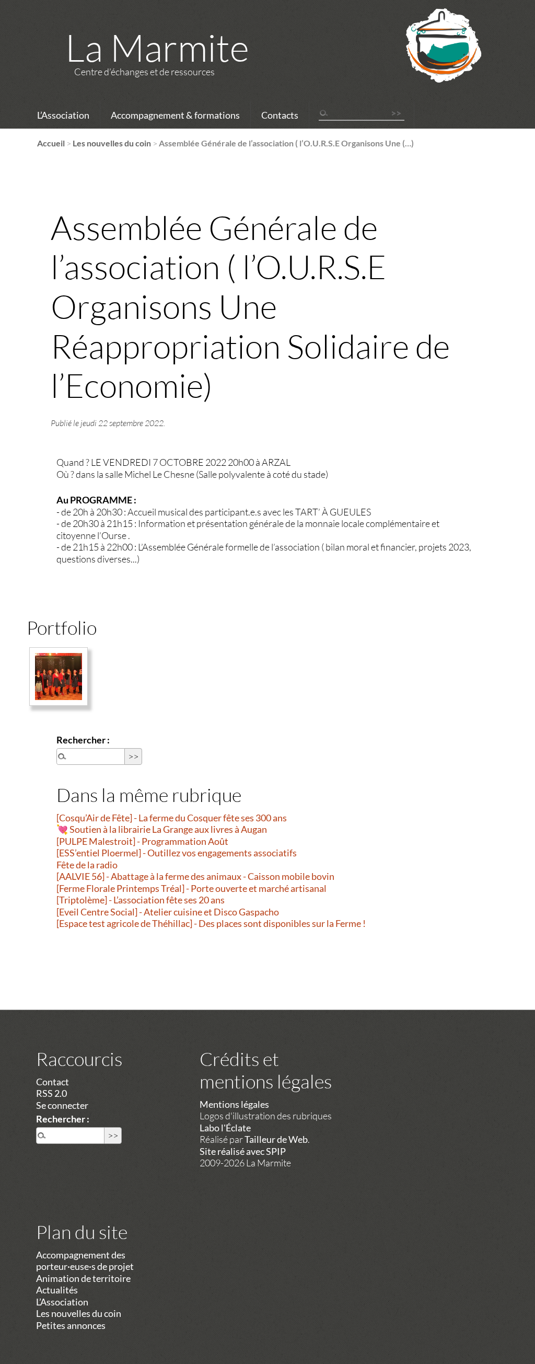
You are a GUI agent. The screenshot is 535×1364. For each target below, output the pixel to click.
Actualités (57, 1290)
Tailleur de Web (276, 1139)
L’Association (63, 115)
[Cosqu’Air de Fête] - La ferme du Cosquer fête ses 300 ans (171, 817)
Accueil (51, 143)
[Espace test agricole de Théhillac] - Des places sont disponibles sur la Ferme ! (211, 923)
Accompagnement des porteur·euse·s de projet (85, 1261)
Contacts (279, 115)
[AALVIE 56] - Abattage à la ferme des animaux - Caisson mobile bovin (195, 876)
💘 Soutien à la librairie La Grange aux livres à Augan (161, 829)
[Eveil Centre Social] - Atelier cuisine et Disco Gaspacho (167, 912)
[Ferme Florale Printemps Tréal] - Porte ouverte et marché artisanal (191, 888)
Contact (52, 1081)
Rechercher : (83, 740)
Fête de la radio (87, 864)
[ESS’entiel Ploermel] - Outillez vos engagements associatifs (176, 852)
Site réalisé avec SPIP (243, 1151)
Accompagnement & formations (175, 115)
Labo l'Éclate (225, 1127)
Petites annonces (71, 1325)
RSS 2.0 (51, 1093)
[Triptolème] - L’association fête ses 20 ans (140, 899)
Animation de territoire (83, 1278)
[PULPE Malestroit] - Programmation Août (142, 841)
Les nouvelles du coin (112, 143)
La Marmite (157, 47)
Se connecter (62, 1105)
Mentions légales (234, 1104)
